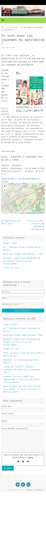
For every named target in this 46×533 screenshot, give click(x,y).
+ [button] (4, 186)
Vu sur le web (11, 27)
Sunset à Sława (10, 243)
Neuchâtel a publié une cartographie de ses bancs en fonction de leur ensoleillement (21, 261)
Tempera (29, 490)
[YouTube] (18, 484)
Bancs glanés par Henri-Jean (11, 222)
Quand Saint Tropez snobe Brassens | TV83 (22, 254)
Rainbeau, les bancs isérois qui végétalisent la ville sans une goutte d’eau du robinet (21, 379)
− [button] (4, 189)
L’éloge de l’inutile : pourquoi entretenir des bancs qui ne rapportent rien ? (21, 369)
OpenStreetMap (31, 213)
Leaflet (22, 213)
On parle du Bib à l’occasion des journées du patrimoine (36, 225)
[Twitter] (23, 484)
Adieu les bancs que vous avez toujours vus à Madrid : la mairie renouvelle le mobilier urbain (21, 389)
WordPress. (39, 490)
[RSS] (28, 484)
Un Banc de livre (11, 268)
